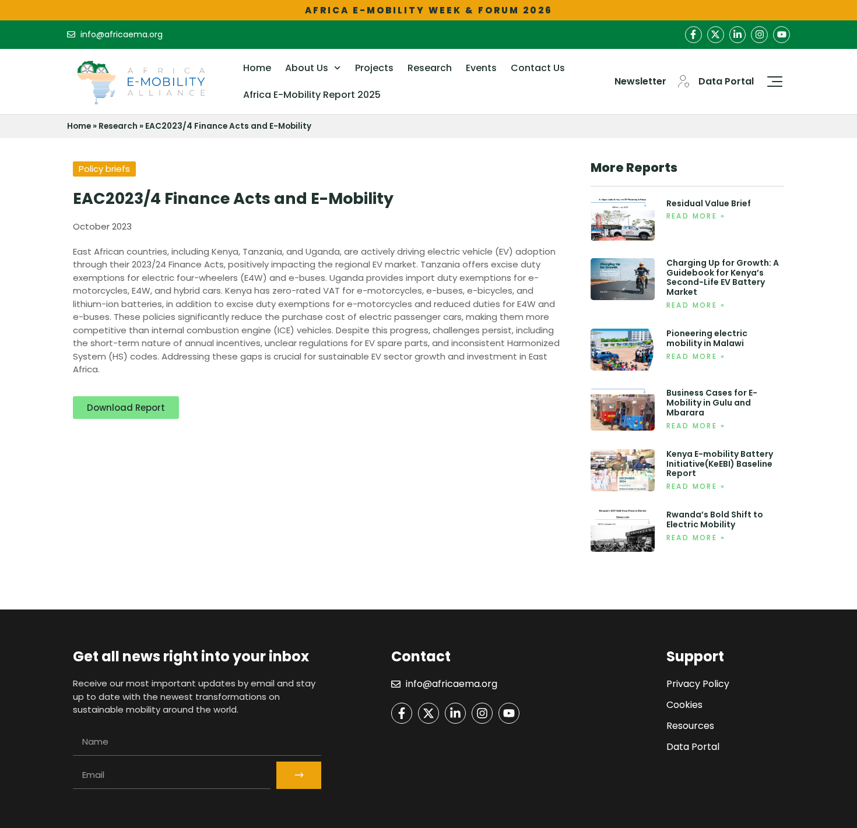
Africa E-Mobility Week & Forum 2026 (429, 10)
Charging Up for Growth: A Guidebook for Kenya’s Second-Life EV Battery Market (722, 277)
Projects (374, 68)
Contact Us (538, 68)
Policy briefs (104, 169)
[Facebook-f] (693, 34)
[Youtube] (781, 34)
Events (481, 68)
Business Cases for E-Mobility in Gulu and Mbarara (711, 402)
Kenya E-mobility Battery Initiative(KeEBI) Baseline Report (719, 464)
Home (257, 68)
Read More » (695, 216)
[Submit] (298, 775)
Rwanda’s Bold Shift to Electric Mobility (714, 519)
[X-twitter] (715, 34)
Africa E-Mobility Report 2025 (312, 94)
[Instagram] (759, 34)
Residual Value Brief (708, 203)
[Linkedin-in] (737, 34)
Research (430, 68)
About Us (306, 68)
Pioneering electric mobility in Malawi (706, 338)
